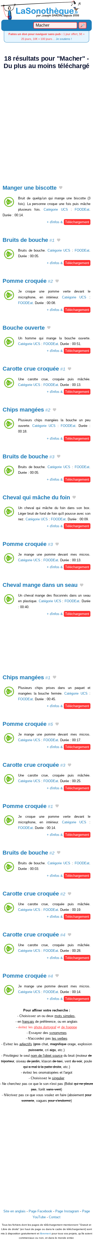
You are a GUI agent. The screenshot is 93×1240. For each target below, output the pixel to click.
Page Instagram (67, 1211)
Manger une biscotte (30, 188)
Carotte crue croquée (34, 368)
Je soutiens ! (64, 38)
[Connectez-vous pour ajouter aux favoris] (61, 188)
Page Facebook (40, 1211)
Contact (54, 1217)
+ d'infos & (68, 222)
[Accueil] (46, 10)
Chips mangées (26, 409)
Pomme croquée (28, 281)
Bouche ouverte (24, 328)
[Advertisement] (46, 124)
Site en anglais (14, 1211)
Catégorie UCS (56, 209)
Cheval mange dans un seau (40, 585)
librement (45, 1233)
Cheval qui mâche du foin (36, 497)
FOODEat (82, 209)
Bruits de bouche (29, 240)
